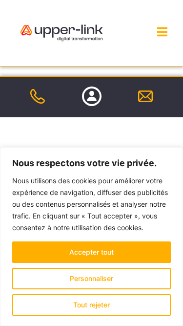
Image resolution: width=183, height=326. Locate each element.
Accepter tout (91, 252)
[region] (91, 236)
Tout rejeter (91, 305)
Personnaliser (91, 278)
